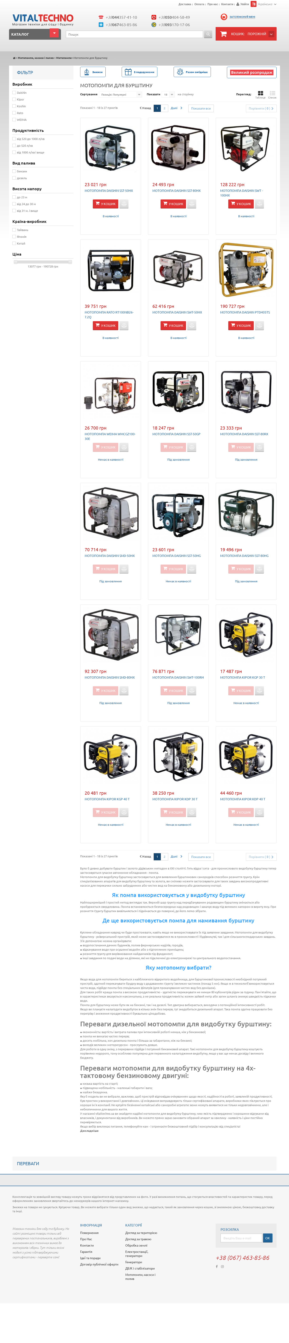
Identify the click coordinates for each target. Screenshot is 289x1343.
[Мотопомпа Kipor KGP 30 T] (246, 635)
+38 (121, 17)
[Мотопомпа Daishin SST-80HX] (178, 148)
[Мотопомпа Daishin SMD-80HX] (111, 635)
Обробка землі (136, 1245)
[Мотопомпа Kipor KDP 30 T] (178, 757)
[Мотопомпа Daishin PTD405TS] (246, 270)
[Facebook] (217, 1266)
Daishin (21, 92)
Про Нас (86, 1239)
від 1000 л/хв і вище (30, 152)
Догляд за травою (138, 1239)
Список (272, 97)
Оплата (199, 4)
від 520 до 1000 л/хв (30, 139)
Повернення (89, 1233)
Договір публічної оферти (99, 1264)
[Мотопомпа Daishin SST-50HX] (111, 148)
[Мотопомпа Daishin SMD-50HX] (111, 513)
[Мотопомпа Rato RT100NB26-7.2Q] (111, 270)
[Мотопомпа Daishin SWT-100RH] (178, 635)
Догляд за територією (141, 1233)
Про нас (212, 4)
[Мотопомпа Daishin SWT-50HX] (178, 270)
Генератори (133, 1262)
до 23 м (22, 197)
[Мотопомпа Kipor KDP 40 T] (246, 757)
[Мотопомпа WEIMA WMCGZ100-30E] (111, 391)
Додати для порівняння (123, 203)
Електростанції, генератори (136, 1253)
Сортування (89, 94)
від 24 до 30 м (26, 204)
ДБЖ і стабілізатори (140, 1268)
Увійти (244, 4)
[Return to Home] (14, 58)
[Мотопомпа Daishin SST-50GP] (178, 391)
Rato (20, 113)
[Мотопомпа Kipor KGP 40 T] (111, 757)
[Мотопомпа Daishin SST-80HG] (246, 513)
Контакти (227, 4)
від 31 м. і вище (27, 211)
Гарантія (86, 1251)
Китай (21, 243)
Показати (153, 94)
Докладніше (89, 1131)
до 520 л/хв (25, 145)
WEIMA (22, 119)
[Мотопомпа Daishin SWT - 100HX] (246, 148)
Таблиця (260, 97)
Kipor (20, 99)
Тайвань (22, 230)
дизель (22, 178)
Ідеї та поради (90, 1258)
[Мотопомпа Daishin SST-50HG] (178, 513)
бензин (22, 171)
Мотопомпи (64, 57)
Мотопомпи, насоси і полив (36, 57)
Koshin (21, 106)
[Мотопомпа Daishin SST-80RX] (246, 391)
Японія (21, 236)
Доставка (185, 4)
